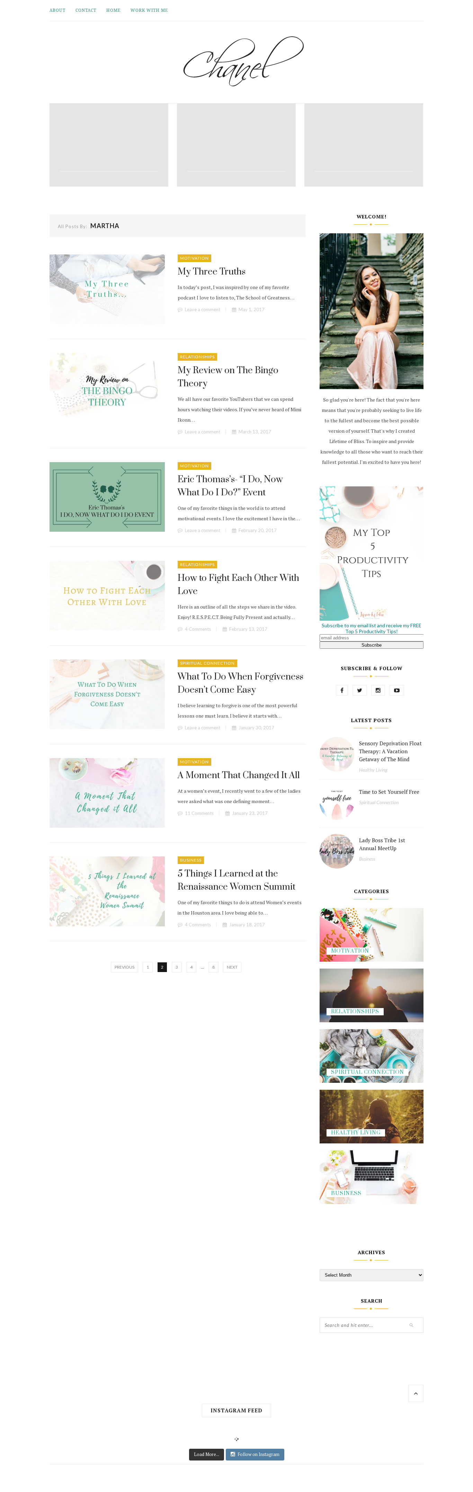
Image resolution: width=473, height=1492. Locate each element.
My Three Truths (212, 272)
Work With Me (149, 10)
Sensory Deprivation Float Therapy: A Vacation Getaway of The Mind (390, 751)
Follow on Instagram (258, 1454)
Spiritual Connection (207, 663)
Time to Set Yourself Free (389, 791)
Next (232, 967)
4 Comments (198, 629)
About (57, 10)
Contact (85, 10)
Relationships (197, 356)
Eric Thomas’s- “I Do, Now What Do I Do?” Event (230, 486)
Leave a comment (202, 309)
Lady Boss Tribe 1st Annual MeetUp (382, 844)
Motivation (194, 258)
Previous (124, 967)
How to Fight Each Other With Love (238, 585)
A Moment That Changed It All (239, 775)
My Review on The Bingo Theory (228, 377)
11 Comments (199, 813)
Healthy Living (373, 770)
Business (191, 860)
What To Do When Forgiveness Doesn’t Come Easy (240, 683)
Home (113, 10)
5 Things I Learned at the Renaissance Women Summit (236, 880)
